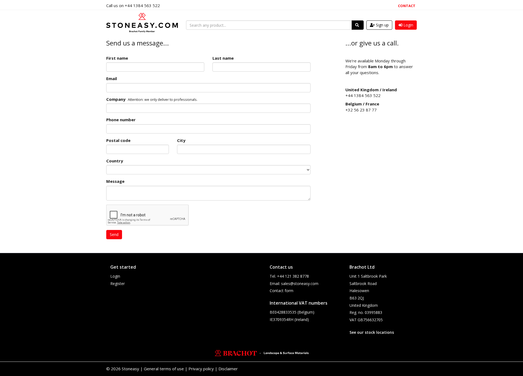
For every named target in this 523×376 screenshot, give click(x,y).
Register (117, 283)
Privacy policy (201, 368)
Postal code (118, 140)
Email (111, 78)
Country (114, 160)
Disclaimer (228, 368)
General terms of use (164, 368)
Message (115, 181)
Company (116, 99)
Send (114, 234)
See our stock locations (371, 332)
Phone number (121, 119)
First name (117, 58)
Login (115, 276)
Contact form (281, 290)
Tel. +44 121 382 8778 (289, 276)
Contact (406, 5)
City (181, 140)
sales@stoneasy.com (299, 283)
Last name (223, 58)
